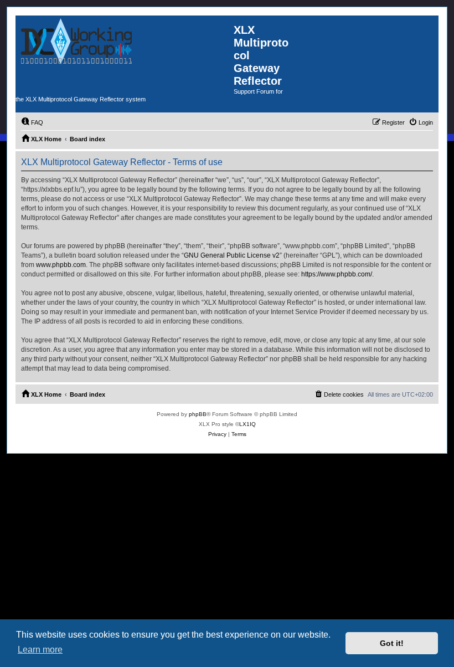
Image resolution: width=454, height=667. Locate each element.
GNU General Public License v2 (232, 255)
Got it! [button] (392, 643)
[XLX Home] (125, 54)
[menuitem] (32, 122)
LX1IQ (247, 424)
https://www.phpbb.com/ (336, 274)
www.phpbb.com (61, 265)
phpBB (198, 414)
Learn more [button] (40, 649)
